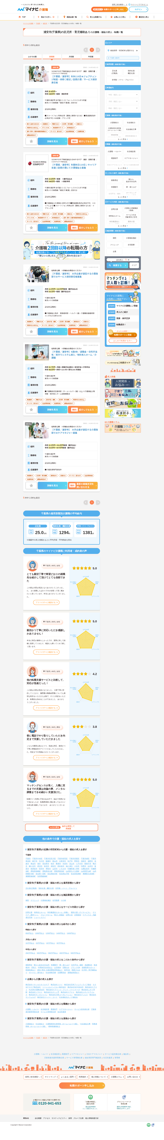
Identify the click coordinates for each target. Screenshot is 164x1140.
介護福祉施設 (46, 900)
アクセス (46, 1118)
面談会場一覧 (72, 17)
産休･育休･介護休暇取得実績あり (50, 970)
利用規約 (82, 1077)
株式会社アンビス (81, 995)
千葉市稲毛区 (63, 858)
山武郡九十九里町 (72, 871)
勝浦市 (58, 864)
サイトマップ (50, 1077)
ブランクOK (75, 967)
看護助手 (54, 1009)
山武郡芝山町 (86, 871)
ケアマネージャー (66, 1009)
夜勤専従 (29, 965)
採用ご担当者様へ (32, 1077)
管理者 (117, 1058)
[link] (32, 56)
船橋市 (48, 861)
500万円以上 (75, 953)
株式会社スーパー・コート (47, 997)
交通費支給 (62, 972)
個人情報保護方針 (92, 1118)
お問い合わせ (132, 1077)
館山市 (55, 861)
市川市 (41, 861)
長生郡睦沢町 (52, 874)
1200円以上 (50, 933)
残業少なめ (76, 970)
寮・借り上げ (64, 965)
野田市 (76, 861)
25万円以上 (50, 943)
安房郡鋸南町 (42, 876)
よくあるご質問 (67, 1077)
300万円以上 (41, 953)
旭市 (39, 864)
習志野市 (45, 864)
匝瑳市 (41, 869)
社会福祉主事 (85, 1024)
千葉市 (28, 858)
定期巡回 (77, 915)
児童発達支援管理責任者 (54, 1058)
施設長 (126, 1054)
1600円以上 (71, 933)
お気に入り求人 (120, 17)
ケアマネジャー (77, 1054)
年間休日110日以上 (45, 967)
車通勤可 (54, 965)
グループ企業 (78, 1118)
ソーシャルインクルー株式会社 (54, 987)
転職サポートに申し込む (109, 9)
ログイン (138, 9)
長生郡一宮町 (41, 874)
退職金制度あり (73, 972)
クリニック (35, 900)
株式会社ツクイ (57, 985)
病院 (27, 900)
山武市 (55, 869)
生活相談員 (45, 1009)
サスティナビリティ (59, 1118)
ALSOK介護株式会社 (37, 990)
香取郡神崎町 (36, 871)
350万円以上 (53, 953)
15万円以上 (30, 943)
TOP (24, 17)
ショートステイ (40, 917)
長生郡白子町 (64, 874)
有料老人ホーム (40, 912)
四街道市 (61, 866)
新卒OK (67, 970)
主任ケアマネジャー (94, 1054)
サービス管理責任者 (48, 1012)
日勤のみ (66, 967)
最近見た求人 (144, 17)
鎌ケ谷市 (32, 866)
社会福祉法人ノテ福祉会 (68, 997)
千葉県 (47, 566)
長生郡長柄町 (76, 874)
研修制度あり (31, 970)
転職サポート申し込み (82, 1085)
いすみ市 (62, 869)
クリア (134, 265)
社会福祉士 (40, 1024)
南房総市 (34, 869)
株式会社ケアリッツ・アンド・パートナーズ (63, 990)
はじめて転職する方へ (122, 341)
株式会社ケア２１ (67, 992)
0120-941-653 (49, 1103)
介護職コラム (116, 1077)
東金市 (33, 864)
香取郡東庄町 (59, 871)
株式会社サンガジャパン (38, 995)
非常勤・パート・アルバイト (66, 888)
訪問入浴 (69, 915)
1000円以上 (39, 933)
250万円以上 (30, 953)
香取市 (48, 869)
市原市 (65, 864)
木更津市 (62, 861)
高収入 (33, 967)
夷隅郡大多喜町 (88, 874)
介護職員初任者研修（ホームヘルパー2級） (62, 1024)
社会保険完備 (51, 972)
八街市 (76, 866)
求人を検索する (96, 17)
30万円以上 (61, 943)
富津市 (46, 866)
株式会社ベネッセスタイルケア (37, 985)
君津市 (39, 866)
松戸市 (70, 861)
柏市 (52, 864)
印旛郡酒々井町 (73, 869)
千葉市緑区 (85, 858)
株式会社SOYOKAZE (75, 987)
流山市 (71, 864)
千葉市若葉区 (74, 858)
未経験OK (88, 965)
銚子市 (34, 861)
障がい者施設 (59, 915)
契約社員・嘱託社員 (46, 888)
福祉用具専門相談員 (93, 1058)
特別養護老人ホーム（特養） (58, 912)
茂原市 (83, 861)
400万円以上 (64, 953)
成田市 (90, 861)
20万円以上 (40, 943)
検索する (117, 265)
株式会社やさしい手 (51, 992)
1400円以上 (60, 933)
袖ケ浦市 (69, 866)
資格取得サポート (88, 967)
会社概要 (38, 1118)
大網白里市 (85, 869)
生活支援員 (62, 1012)
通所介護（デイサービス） (81, 912)
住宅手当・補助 (77, 965)
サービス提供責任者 (81, 1009)
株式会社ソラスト (35, 992)
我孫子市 (87, 864)
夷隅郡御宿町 (31, 876)
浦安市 (114, 58)
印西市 (83, 866)
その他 (63, 900)
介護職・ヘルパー (32, 1009)
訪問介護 (29, 912)
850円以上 (29, 933)
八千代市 (79, 864)
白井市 (90, 866)
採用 (70, 1118)
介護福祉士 (30, 1024)
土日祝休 (57, 967)
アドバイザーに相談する (46, 602)
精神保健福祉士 (54, 1026)
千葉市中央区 (37, 858)
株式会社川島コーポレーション (61, 995)
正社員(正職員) (31, 888)
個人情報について (98, 1077)
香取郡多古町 (47, 871)
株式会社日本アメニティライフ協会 (77, 985)
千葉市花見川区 (50, 858)
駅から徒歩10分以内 (41, 965)
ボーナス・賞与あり (36, 972)
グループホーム (46, 915)
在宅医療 (55, 900)
